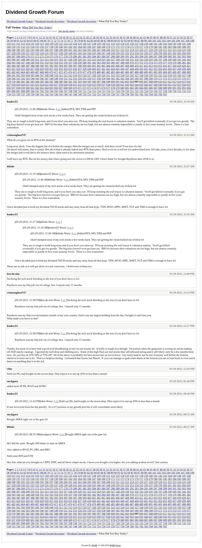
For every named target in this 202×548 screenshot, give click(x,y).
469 (47, 72)
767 (165, 94)
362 (94, 62)
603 (127, 81)
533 (165, 75)
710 (80, 91)
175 (132, 46)
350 (37, 62)
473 (66, 72)
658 (18, 87)
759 (127, 94)
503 (23, 75)
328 (118, 59)
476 (80, 72)
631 (75, 84)
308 (23, 59)
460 (189, 69)
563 (122, 78)
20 (67, 37)
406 (118, 65)
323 (94, 59)
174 (127, 46)
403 (103, 65)
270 (28, 56)
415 (160, 65)
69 (45, 40)
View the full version (66, 31)
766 (160, 94)
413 (151, 65)
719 (122, 91)
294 (141, 56)
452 (151, 69)
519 (99, 75)
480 (99, 72)
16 (53, 37)
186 (184, 46)
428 (37, 69)
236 (51, 53)
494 (165, 72)
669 (70, 87)
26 (87, 37)
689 (165, 87)
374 (151, 62)
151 (18, 46)
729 (170, 91)
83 (92, 40)
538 (189, 75)
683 (137, 87)
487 (132, 72)
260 (165, 53)
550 (61, 78)
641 (122, 84)
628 (61, 84)
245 (94, 53)
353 (51, 62)
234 (42, 53)
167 (94, 46)
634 (89, 84)
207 (99, 50)
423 (13, 69)
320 (80, 59)
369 (127, 62)
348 (28, 62)
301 (174, 56)
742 (47, 94)
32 (107, 37)
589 (61, 81)
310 (32, 59)
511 (61, 75)
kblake (10, 166)
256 (146, 53)
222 (170, 50)
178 (146, 46)
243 (84, 53)
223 (174, 50)
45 (151, 37)
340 (174, 59)
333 (141, 59)
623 (37, 84)
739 (32, 94)
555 (84, 78)
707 (66, 91)
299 (165, 56)
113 (23, 43)
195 (42, 50)
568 (146, 78)
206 (94, 50)
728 (165, 91)
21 (70, 37)
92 (122, 40)
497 (179, 72)
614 (179, 81)
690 (170, 87)
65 (31, 40)
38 (127, 37)
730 (174, 91)
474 (70, 72)
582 (28, 81)
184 (174, 46)
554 (80, 78)
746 (66, 94)
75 (65, 40)
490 (146, 72)
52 (174, 37)
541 (18, 78)
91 (118, 40)
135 (127, 43)
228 (13, 53)
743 (51, 94)
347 (23, 62)
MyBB (94, 545)
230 (23, 53)
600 (113, 81)
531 (155, 75)
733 (189, 91)
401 (94, 65)
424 (18, 69)
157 (47, 46)
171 (113, 46)
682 (132, 87)
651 (170, 84)
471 (56, 72)
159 (56, 46)
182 (165, 46)
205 (89, 50)
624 (42, 84)
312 (42, 59)
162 (70, 46)
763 (146, 94)
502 (18, 75)
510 (56, 75)
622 (32, 84)
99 (145, 40)
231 (28, 53)
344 (9, 62)
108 (187, 40)
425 (23, 69)
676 (103, 87)
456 (170, 69)
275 (51, 56)
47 (157, 37)
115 (32, 43)
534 (170, 75)
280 (75, 56)
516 (84, 75)
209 (108, 50)
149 (9, 46)
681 (127, 87)
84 (95, 40)
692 (179, 87)
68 (41, 40)
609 (155, 81)
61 (18, 40)
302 (179, 56)
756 (113, 94)
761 (137, 94)
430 (47, 69)
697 (18, 91)
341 (179, 59)
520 (103, 75)
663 (42, 87)
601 (118, 81)
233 (37, 53)
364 (103, 62)
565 (132, 78)
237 (56, 53)
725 (151, 91)
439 (89, 69)
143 (165, 43)
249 (113, 53)
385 (18, 65)
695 (9, 91)
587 (51, 81)
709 (75, 91)
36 (121, 37)
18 (60, 37)
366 (113, 62)
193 (32, 50)
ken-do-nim (13, 273)
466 (32, 72)
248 (108, 53)
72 (55, 40)
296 (151, 56)
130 (103, 43)
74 (61, 40)
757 (118, 94)
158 (51, 46)
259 (160, 53)
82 (88, 40)
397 (75, 65)
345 (13, 62)
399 (84, 65)
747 (70, 94)
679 (118, 87)
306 (13, 59)
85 (98, 40)
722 (137, 91)
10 (33, 37)
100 (150, 40)
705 (56, 91)
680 (122, 87)
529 (146, 75)
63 (24, 40)
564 (127, 78)
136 (132, 43)
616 (189, 81)
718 (118, 91)
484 (118, 72)
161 (66, 46)
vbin (9, 368)
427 (32, 69)
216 (141, 50)
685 (146, 87)
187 (189, 46)
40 (134, 37)
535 (174, 75)
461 (9, 72)
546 (42, 78)
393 (56, 65)
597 (99, 81)
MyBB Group (115, 545)
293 (137, 56)
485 (122, 72)
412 (146, 65)
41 (137, 37)
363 (99, 62)
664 (47, 87)
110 (9, 43)
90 (115, 40)
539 (9, 78)
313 (47, 59)
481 (103, 72)
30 (100, 37)
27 (90, 37)
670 (75, 87)
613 (174, 81)
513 (70, 75)
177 (141, 46)
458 (179, 69)
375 (155, 62)
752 (94, 94)
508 (47, 75)
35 (117, 37)
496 (174, 72)
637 (103, 84)
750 (84, 94)
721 (132, 91)
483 (113, 72)
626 (51, 84)
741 (42, 94)
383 (9, 65)
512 (66, 75)
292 (132, 56)
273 (42, 56)
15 (50, 37)
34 (114, 37)
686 (151, 87)
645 (141, 84)
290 (122, 56)
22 (74, 37)
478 (89, 72)
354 (56, 62)
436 (75, 69)
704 (51, 91)
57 (191, 37)
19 (64, 37)
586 (47, 81)
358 (75, 62)
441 (99, 69)
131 (108, 43)
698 (23, 91)
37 (124, 37)
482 (108, 72)
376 (160, 62)
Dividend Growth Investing (50, 21)
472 (61, 72)
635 (94, 84)
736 (18, 94)
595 (89, 81)
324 (99, 59)
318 (70, 59)
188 (9, 50)
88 (108, 40)
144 (170, 43)
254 (137, 53)
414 (155, 65)
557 (94, 78)
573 (170, 78)
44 (147, 37)
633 (84, 84)
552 (70, 78)
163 (75, 46)
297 (155, 56)
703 (47, 91)
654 (184, 84)
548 (51, 78)
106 (178, 40)
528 (141, 75)
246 (99, 53)
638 (108, 84)
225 (184, 50)
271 (32, 56)
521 (108, 75)
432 (56, 69)
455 (165, 69)
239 (66, 53)
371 (137, 62)
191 (23, 50)
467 (37, 72)
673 (89, 87)
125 (80, 43)
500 (9, 75)
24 (80, 37)
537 (184, 75)
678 (113, 87)
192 (28, 50)
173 (122, 46)
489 (141, 72)
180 (155, 46)
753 (99, 94)
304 (189, 56)
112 (18, 43)
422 (9, 69)
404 (108, 65)
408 (127, 65)
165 (84, 46)
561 (113, 78)
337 (160, 59)
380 (179, 62)
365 (108, 62)
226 (189, 50)
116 (37, 43)
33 (110, 37)
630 (70, 84)
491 (151, 72)
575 (179, 78)
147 (184, 43)
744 (56, 94)
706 (61, 91)
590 (66, 81)
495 (170, 72)
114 (28, 43)
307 (18, 59)
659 (23, 87)
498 (184, 72)
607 (146, 81)
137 (137, 43)
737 (23, 94)
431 (51, 69)
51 (171, 37)
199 (61, 50)
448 (132, 69)
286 (103, 56)
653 (179, 84)
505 (32, 75)
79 (78, 40)
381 (184, 62)
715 (103, 91)
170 (108, 46)
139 (146, 43)
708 (70, 91)
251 (122, 53)
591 (70, 81)
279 (70, 56)
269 (23, 56)
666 (56, 87)
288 (113, 56)
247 (103, 53)
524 (122, 75)
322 (89, 59)
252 (127, 53)
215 (137, 50)
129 (99, 43)
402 (99, 65)
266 (9, 56)
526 (132, 75)
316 (61, 59)
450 (141, 69)
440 (94, 69)
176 (137, 46)
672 (84, 87)
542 (23, 78)
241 (75, 53)
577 (189, 78)
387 (28, 65)
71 (51, 40)
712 (89, 91)
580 (18, 81)
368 (122, 62)
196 (47, 50)
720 (127, 91)
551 (66, 78)
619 (18, 84)
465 (28, 72)
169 (103, 46)
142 (160, 43)
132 (113, 43)
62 (21, 40)
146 (179, 43)
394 (61, 65)
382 (189, 62)
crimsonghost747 (16, 134)
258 (155, 53)
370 (132, 62)
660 (28, 87)
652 (174, 84)
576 (184, 78)
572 (165, 78)
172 (118, 46)
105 (173, 40)
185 (179, 46)
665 (51, 87)
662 (37, 87)
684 (141, 87)
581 (23, 81)
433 (61, 69)
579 (13, 81)
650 (165, 84)
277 (61, 56)
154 (32, 46)
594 (84, 81)
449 (137, 69)
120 (56, 43)
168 (99, 46)
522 (113, 75)
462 (13, 72)
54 (181, 37)
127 (89, 43)
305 (9, 59)
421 (189, 65)
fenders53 (12, 101)
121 (61, 43)
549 (56, 78)
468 (42, 72)
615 (184, 81)
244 (89, 53)
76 (68, 40)
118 (47, 43)
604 (132, 81)
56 (188, 37)
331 (132, 59)
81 (85, 40)
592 (75, 81)
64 (28, 40)
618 (13, 84)
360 (84, 62)
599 (108, 81)
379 (174, 62)
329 (122, 59)
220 (160, 50)
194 (37, 50)
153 (28, 46)
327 (113, 59)
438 (84, 69)
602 (122, 81)
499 (189, 72)
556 (89, 78)
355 (61, 62)
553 (75, 78)
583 (32, 81)
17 (57, 37)
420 (184, 65)
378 (170, 62)
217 (146, 50)
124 (75, 43)
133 (118, 43)
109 (192, 40)
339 (170, 59)
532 (160, 75)
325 (103, 59)
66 (35, 40)
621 (28, 84)
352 (47, 62)
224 (179, 50)
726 (155, 91)
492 (155, 72)
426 (28, 69)
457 (174, 69)
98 (142, 40)
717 (113, 91)
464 (23, 72)
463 (18, 72)
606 (141, 81)
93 (125, 40)
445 (118, 69)
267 (13, 56)
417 (170, 65)
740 (37, 94)
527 (137, 75)
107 (183, 40)
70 (48, 40)
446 (122, 69)
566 (137, 78)
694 (189, 87)
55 (184, 37)
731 (179, 91)
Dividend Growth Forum (35, 12)
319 (75, 59)
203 (80, 50)
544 (32, 78)
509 (51, 75)
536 (179, 75)
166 (89, 46)
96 (135, 40)
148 (189, 43)
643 (132, 84)
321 (84, 59)
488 (137, 72)
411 (141, 65)
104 (168, 40)
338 (165, 59)
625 (47, 84)
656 (9, 87)
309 (28, 59)
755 (108, 94)
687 (155, 87)
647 (151, 84)
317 (66, 59)
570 (155, 78)
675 (99, 87)
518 (94, 75)
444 (113, 69)
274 (47, 56)
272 (37, 56)
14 (47, 37)
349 (32, 62)
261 (170, 53)
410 (137, 65)
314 (51, 59)
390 (42, 65)
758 (122, 94)
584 (37, 81)
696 (13, 91)
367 (118, 62)
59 (11, 40)
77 (71, 40)
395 (66, 65)
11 (37, 37)
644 (137, 84)
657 (13, 87)
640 (118, 84)
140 (151, 43)
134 (122, 43)
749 (80, 94)
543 (28, 78)
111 (13, 43)
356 (66, 62)
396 (70, 65)
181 (160, 46)
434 (66, 69)
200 (66, 50)
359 (80, 62)
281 (80, 56)
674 (94, 87)
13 (43, 37)
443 (108, 69)
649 (160, 84)
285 (99, 56)
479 (94, 72)
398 (80, 65)
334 (146, 59)
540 (13, 78)
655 (189, 84)
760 (132, 94)
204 (84, 50)
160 (61, 46)
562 (118, 78)
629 (66, 84)
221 (165, 50)
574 (174, 78)
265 (189, 53)
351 (42, 62)
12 (40, 37)
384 (13, 65)
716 (108, 91)
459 (184, 69)
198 (56, 50)
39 (131, 37)
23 (77, 37)
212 (122, 50)
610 (160, 81)
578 (9, 81)
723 (141, 91)
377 (165, 62)
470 (51, 72)
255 (141, 53)
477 (84, 72)
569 (151, 78)
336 (155, 59)
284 (94, 56)
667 (61, 87)
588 (56, 81)
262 (174, 53)
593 (80, 81)
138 (141, 43)
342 (184, 59)
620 (23, 84)
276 (56, 56)
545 (37, 78)
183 (170, 46)
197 (51, 50)
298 (160, 56)
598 (103, 81)
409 (132, 65)
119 (51, 43)
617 (9, 84)
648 (155, 84)
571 (160, 78)
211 (118, 50)
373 (146, 62)
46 (154, 37)
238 (61, 53)
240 (70, 53)
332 (137, 59)
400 (89, 65)
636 (99, 84)
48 (161, 37)
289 (118, 56)
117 (42, 43)
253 (132, 53)
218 (151, 50)
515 (80, 75)
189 (13, 50)
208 (103, 50)
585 (42, 81)
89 (112, 40)
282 (84, 56)
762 (141, 94)
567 (141, 78)
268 (18, 56)
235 (47, 53)
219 (155, 50)
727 (160, 91)
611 (165, 81)
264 (184, 53)
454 (160, 69)
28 (94, 37)
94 (128, 40)
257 (151, 53)
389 (37, 65)
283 (89, 56)
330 (127, 59)
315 (56, 59)
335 (151, 59)
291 (127, 56)
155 (37, 46)
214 (132, 50)
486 (127, 72)
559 (103, 78)
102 (159, 40)
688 (160, 87)
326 (108, 59)
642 (127, 84)
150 (13, 46)
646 (146, 84)
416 (165, 65)
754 (103, 94)
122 (66, 43)
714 (99, 91)
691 (174, 87)
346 (18, 62)
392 (51, 65)
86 (102, 40)
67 (38, 40)
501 (13, 75)
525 (127, 75)
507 (42, 75)
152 (23, 46)
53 (178, 37)
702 (42, 91)
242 (80, 53)
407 (122, 65)
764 (151, 94)
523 (118, 75)
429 (42, 69)
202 (75, 50)
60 (14, 40)
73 (58, 40)
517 (89, 75)
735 (13, 94)
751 (89, 94)
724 (146, 91)
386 (23, 65)
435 (70, 69)
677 (108, 87)
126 (84, 43)
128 (94, 43)
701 (37, 91)
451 (146, 69)
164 (80, 46)
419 (179, 65)
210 (113, 50)
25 (84, 37)
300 (170, 56)
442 (103, 69)
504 (28, 75)
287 (108, 56)
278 (66, 56)
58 (8, 40)
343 (189, 59)
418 (174, 65)
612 (170, 81)
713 (94, 91)
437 (80, 69)
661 (32, 87)
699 (28, 91)
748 (75, 94)
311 (37, 59)
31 (104, 37)
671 (80, 87)
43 (144, 37)
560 (108, 78)
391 (47, 65)
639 (113, 84)
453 (155, 69)
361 (89, 62)
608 (151, 81)
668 (66, 87)
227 (9, 53)
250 (118, 53)
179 (151, 46)
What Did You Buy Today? (37, 27)
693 (184, 87)
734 (9, 94)
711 (84, 91)
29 (97, 37)
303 (184, 56)
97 (138, 40)
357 (70, 62)
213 (127, 50)
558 (99, 78)
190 (18, 50)
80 (81, 40)
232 (32, 53)
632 (80, 84)
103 (164, 40)
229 (18, 53)
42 (141, 37)
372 (141, 62)
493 (160, 72)
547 (47, 78)
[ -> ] (59, 109)
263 (179, 53)
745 (61, 94)
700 (32, 91)
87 (105, 40)
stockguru (12, 381)
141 (155, 43)
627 (56, 84)
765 (155, 94)
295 (146, 56)
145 (174, 43)
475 (75, 72)
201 (70, 50)
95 (132, 40)
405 (113, 65)
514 (75, 75)
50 (167, 37)
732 (184, 91)
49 (164, 37)
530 (151, 75)
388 (32, 65)
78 (75, 40)
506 (37, 75)
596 (94, 81)
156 (42, 46)
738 (28, 94)
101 (154, 40)
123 (70, 43)
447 (127, 69)
